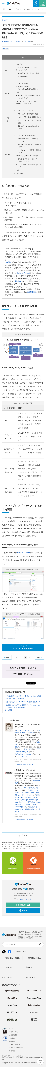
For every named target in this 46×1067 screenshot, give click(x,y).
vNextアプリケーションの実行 (27, 155)
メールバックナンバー (24, 899)
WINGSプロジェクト (23, 730)
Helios (18, 281)
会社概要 (12, 1041)
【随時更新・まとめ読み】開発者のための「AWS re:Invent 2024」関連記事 (23, 697)
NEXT (39, 657)
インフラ (35, 9)
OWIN (8, 262)
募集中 (17, 747)
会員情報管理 (13, 1035)
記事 (30, 749)
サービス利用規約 (14, 1044)
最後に (19, 170)
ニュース (5, 967)
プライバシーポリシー (16, 1047)
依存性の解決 (22, 76)
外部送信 (12, 1051)
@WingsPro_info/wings (23, 754)
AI (10, 9)
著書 (25, 749)
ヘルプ (11, 1028)
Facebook (23, 756)
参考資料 (20, 173)
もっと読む (8, 710)
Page (7, 70)
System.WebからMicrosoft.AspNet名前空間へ (28, 87)
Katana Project (23, 273)
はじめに (20, 64)
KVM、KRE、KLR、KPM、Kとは (29, 117)
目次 (23, 57)
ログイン (24, 910)
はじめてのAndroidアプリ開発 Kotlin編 (26, 808)
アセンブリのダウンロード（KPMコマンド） (27, 160)
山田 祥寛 (27, 41)
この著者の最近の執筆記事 (24, 764)
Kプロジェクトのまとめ (25, 110)
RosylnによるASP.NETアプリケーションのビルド (29, 96)
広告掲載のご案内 (34, 958)
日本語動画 (31, 292)
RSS (38, 749)
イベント (5, 977)
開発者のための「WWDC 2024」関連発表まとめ (23, 702)
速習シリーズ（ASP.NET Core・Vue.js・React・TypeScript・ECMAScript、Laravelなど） (28, 798)
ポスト (31, 683)
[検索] (4, 9)
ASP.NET (5, 49)
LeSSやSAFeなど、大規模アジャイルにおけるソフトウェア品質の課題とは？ (23, 706)
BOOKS (29, 977)
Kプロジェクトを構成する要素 (27, 114)
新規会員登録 (23, 905)
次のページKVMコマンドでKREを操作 (23, 647)
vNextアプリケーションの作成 (28, 73)
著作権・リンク (14, 1032)
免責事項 (12, 1038)
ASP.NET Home (23, 552)
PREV (7, 657)
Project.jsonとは (22, 83)
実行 (18, 92)
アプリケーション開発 (21, 9)
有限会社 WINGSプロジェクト (27, 731)
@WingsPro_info (22, 751)
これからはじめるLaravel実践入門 (25, 805)
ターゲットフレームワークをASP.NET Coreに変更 (26, 102)
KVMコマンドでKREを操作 (26, 135)
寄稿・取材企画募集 (12, 958)
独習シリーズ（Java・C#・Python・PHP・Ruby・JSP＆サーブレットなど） (28, 792)
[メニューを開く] (3, 3)
